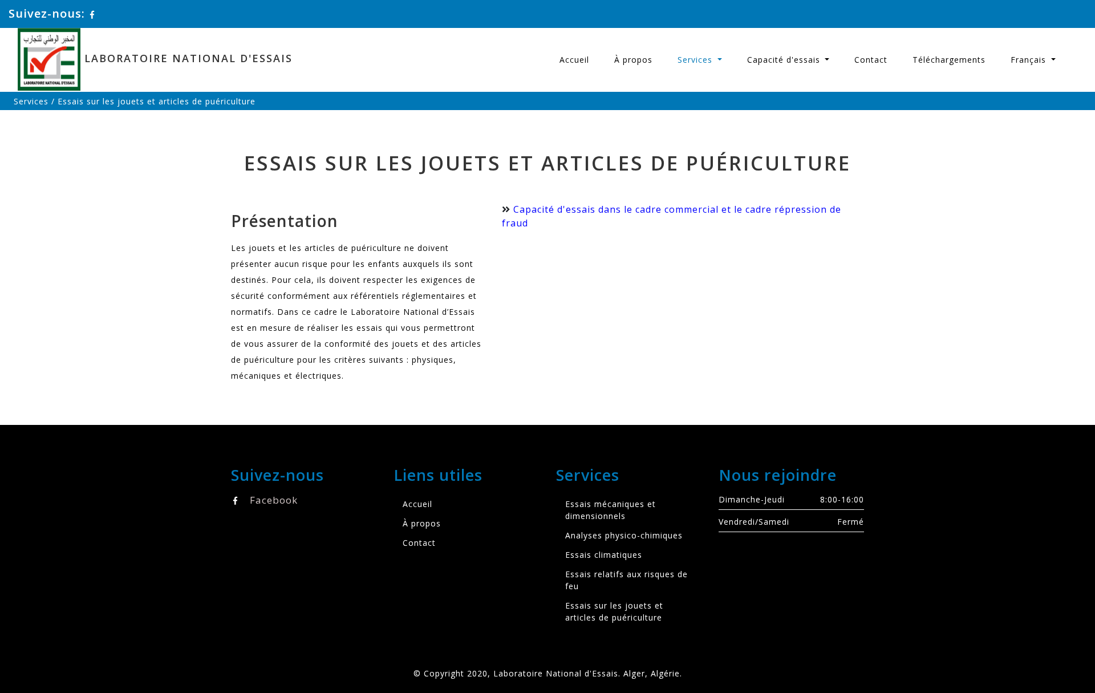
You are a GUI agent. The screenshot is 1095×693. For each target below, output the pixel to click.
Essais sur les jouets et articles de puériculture (614, 611)
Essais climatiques (603, 554)
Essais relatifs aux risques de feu (626, 580)
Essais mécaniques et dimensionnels (610, 510)
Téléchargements (949, 59)
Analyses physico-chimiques (624, 535)
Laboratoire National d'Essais (186, 58)
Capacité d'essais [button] (785, 59)
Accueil (574, 59)
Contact (870, 59)
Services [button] (696, 59)
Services (31, 101)
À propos (633, 59)
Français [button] (1030, 59)
